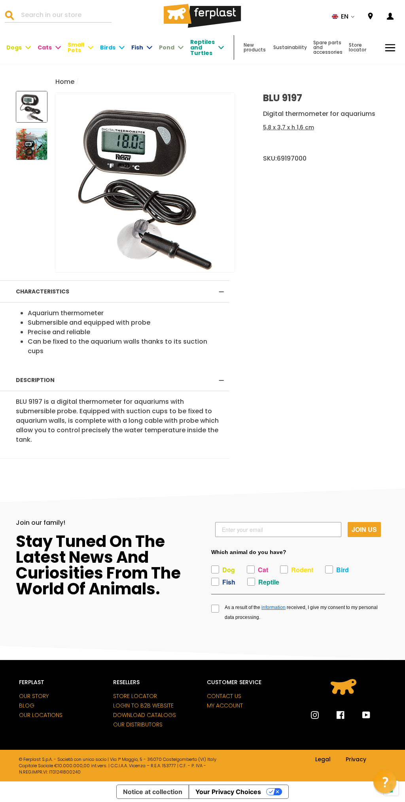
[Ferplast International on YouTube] (360, 715)
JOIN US (364, 529)
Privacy (356, 759)
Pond (166, 47)
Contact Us (224, 696)
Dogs (14, 47)
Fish (137, 47)
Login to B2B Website (143, 705)
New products (255, 47)
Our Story (34, 696)
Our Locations (40, 715)
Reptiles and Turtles (202, 47)
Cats (45, 47)
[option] (145, 182)
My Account (225, 705)
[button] (343, 16)
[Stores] (370, 16)
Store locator (357, 47)
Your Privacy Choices (228, 792)
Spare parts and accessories (328, 47)
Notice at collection (152, 792)
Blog (26, 705)
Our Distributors (138, 724)
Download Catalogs (144, 715)
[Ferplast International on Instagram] (315, 715)
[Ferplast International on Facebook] (334, 715)
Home (64, 81)
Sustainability (290, 47)
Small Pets (76, 47)
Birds (107, 47)
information (273, 607)
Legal (323, 759)
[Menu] (390, 48)
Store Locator (135, 696)
